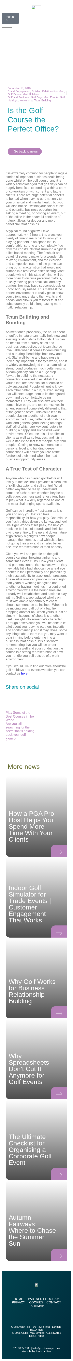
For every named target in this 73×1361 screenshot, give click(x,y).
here (24, 673)
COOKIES (36, 1302)
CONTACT (54, 1302)
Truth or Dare (43, 1351)
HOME (18, 1299)
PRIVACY (18, 1302)
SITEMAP (37, 1305)
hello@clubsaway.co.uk (46, 1348)
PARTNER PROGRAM (43, 1299)
